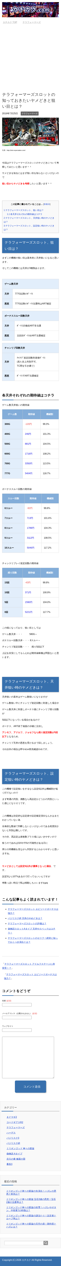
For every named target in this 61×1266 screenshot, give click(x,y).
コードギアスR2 (15, 1122)
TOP (12, 22)
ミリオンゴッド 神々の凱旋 (20, 1148)
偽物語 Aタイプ (14, 1153)
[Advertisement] (30, 57)
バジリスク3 (13, 1138)
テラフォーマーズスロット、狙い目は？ (24, 210)
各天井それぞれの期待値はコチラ (24, 214)
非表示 (47, 204)
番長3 (9, 1164)
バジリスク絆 (13, 1143)
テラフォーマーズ (30, 113)
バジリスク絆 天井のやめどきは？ (25, 918)
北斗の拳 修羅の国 (16, 1159)
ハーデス (11, 1133)
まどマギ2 (12, 1117)
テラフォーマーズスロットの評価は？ (27, 923)
